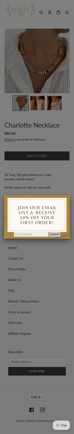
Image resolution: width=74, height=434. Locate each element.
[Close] (70, 195)
